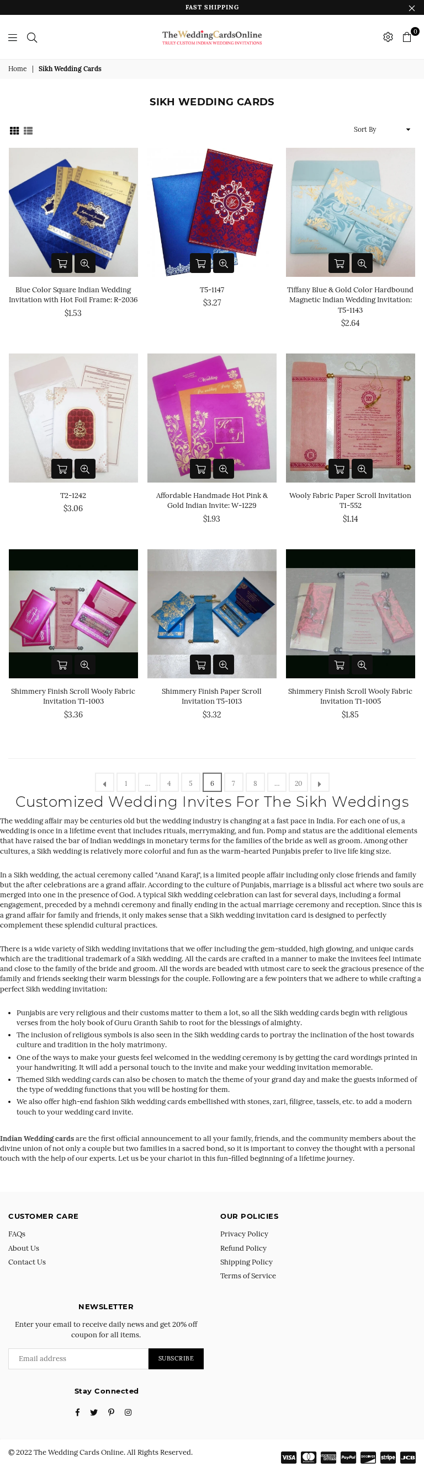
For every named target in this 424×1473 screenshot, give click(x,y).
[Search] (32, 37)
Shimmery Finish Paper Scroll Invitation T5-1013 (212, 696)
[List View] (28, 129)
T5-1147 (212, 289)
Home (17, 69)
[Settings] (388, 37)
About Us (23, 1248)
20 (298, 783)
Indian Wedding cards (38, 1138)
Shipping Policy (246, 1262)
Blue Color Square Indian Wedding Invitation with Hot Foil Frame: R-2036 (73, 294)
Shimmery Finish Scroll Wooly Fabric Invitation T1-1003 (73, 696)
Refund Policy (243, 1248)
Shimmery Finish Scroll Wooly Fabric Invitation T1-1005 (350, 696)
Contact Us (27, 1262)
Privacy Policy (244, 1234)
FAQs (16, 1234)
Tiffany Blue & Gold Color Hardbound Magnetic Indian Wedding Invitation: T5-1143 (350, 299)
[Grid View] (14, 129)
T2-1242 (73, 495)
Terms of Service (248, 1276)
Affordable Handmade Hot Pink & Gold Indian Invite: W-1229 (212, 500)
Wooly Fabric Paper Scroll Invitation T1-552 (350, 500)
